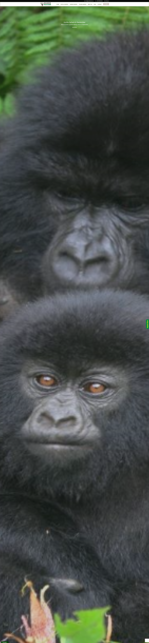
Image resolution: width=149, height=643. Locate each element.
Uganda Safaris (73, 4)
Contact (100, 4)
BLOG (95, 4)
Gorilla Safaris (64, 4)
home (57, 4)
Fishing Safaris (82, 4)
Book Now (106, 4)
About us (90, 4)
